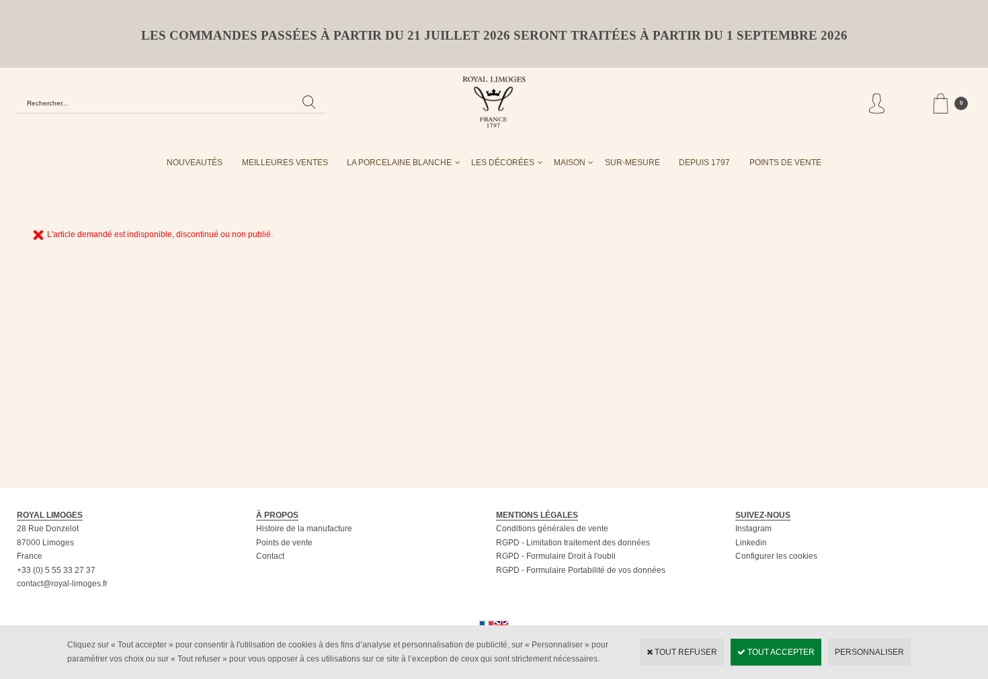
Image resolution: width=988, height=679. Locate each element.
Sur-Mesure (632, 162)
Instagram (753, 528)
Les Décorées (502, 162)
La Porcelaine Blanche (399, 162)
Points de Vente (785, 162)
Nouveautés (194, 162)
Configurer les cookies (776, 556)
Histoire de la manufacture (304, 528)
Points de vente (284, 542)
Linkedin (751, 542)
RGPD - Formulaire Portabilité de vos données (580, 570)
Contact (270, 556)
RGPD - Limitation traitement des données (573, 542)
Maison (569, 162)
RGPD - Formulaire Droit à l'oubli (556, 556)
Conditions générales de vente (552, 528)
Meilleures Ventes (285, 162)
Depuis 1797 (704, 162)
